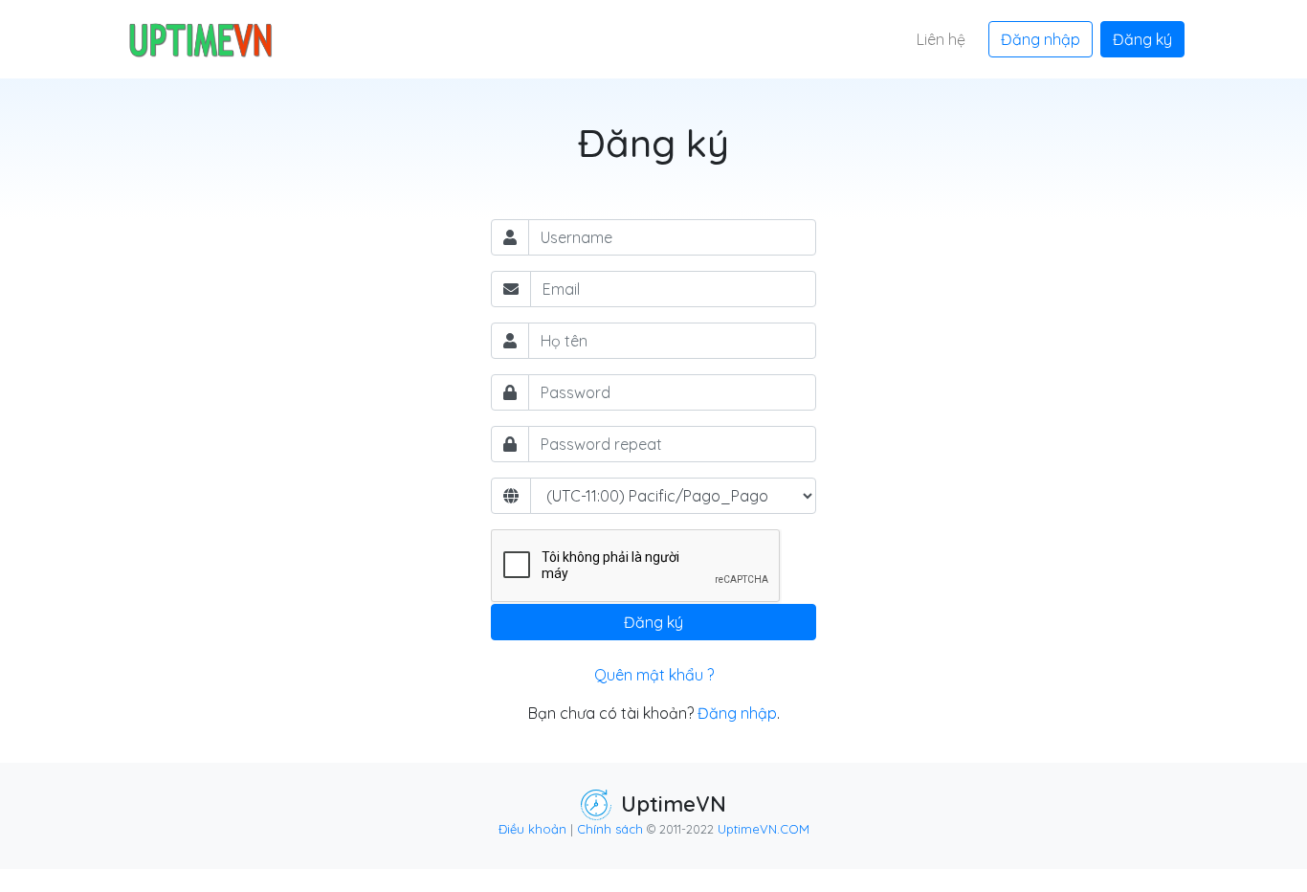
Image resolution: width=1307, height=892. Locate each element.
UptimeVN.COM (763, 828)
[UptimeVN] (199, 39)
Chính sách (610, 828)
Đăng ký (1142, 39)
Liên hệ (941, 39)
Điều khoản (532, 828)
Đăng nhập (1040, 39)
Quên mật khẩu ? (654, 674)
